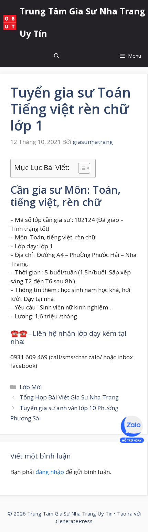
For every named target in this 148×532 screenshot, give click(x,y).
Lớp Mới (31, 387)
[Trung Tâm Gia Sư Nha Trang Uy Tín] (9, 22)
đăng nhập (49, 472)
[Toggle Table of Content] (80, 168)
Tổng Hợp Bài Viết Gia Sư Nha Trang (69, 397)
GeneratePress (74, 521)
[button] (56, 56)
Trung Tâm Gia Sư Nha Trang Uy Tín (82, 22)
